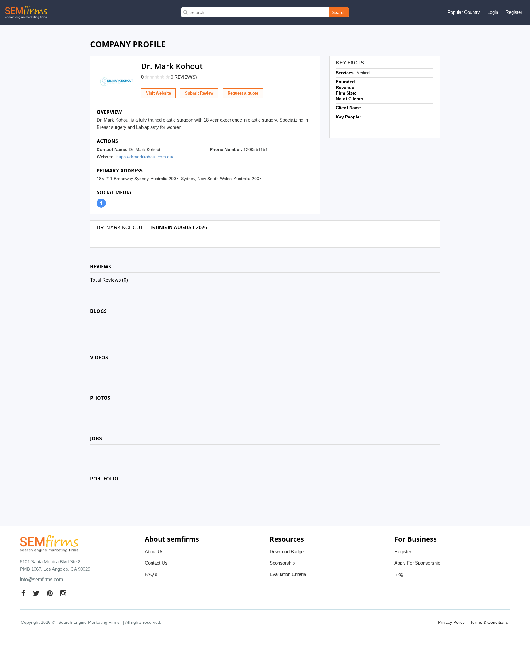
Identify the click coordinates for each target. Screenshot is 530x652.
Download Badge (287, 551)
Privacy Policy (451, 622)
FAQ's (151, 574)
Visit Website (158, 93)
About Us (154, 551)
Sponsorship (282, 562)
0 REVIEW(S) (184, 77)
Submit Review (199, 93)
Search (339, 12)
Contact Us (156, 562)
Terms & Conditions (489, 622)
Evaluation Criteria (288, 574)
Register (513, 12)
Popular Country (463, 12)
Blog (398, 574)
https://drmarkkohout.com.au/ (144, 156)
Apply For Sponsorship (417, 562)
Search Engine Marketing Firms (89, 622)
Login (492, 12)
